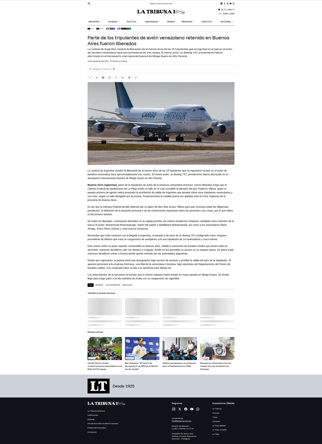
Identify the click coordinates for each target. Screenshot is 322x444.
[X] (180, 409)
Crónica (215, 413)
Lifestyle (208, 21)
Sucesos (114, 21)
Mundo (171, 21)
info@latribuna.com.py (181, 421)
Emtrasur (99, 285)
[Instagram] (174, 409)
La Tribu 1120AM (219, 430)
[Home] (161, 12)
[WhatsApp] (198, 409)
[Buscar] (89, 3)
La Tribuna (123, 61)
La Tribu (215, 434)
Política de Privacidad (97, 428)
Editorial (227, 21)
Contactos (92, 432)
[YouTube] (192, 409)
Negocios (188, 21)
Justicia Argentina (113, 285)
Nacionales (152, 21)
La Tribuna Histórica (96, 411)
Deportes (95, 21)
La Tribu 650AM (219, 426)
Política (132, 21)
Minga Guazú (127, 285)
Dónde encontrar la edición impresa (103, 423)
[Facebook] (186, 409)
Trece (214, 417)
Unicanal (216, 421)
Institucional (93, 415)
